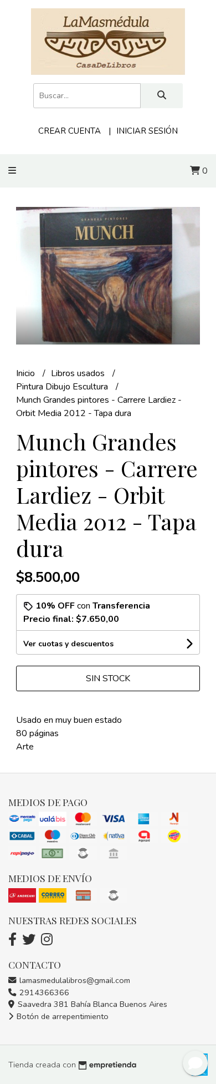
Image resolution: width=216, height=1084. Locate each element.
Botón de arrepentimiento (61, 1016)
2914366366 (43, 992)
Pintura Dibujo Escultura (63, 387)
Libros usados (79, 373)
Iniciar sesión (147, 130)
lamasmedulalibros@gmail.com (73, 980)
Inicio (26, 373)
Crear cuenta (69, 130)
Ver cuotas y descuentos (68, 644)
